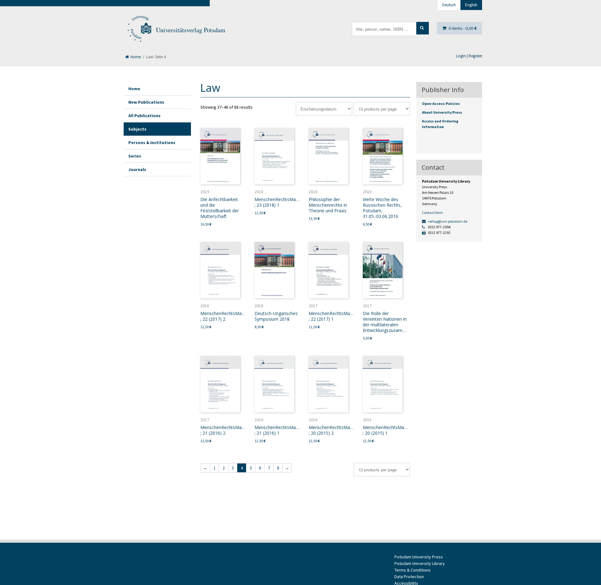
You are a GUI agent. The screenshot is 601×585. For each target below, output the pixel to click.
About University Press (442, 112)
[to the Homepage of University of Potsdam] (139, 30)
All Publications (144, 115)
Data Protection (409, 576)
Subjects (137, 129)
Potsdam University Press (418, 557)
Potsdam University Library (419, 563)
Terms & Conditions (412, 570)
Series (134, 156)
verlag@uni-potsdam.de (447, 221)
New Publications (146, 102)
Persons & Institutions (151, 142)
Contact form (432, 212)
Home (135, 57)
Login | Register (469, 56)
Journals (137, 169)
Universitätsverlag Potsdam (190, 30)
